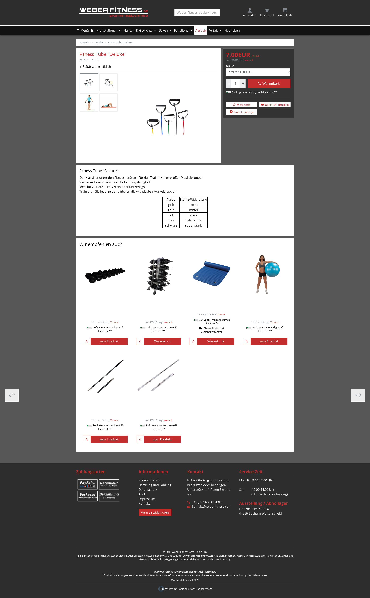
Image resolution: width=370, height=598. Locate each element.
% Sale (214, 30)
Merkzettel (244, 104)
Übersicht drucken (277, 104)
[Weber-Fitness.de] (114, 12)
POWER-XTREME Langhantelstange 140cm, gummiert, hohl (105, 405)
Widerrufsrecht (150, 480)
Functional (181, 30)
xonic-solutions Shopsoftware (195, 588)
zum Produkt (109, 341)
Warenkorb (271, 83)
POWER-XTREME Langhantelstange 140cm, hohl (158, 405)
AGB (142, 494)
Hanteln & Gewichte (138, 30)
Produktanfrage (244, 112)
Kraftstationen (107, 30)
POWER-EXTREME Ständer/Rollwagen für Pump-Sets (158, 304)
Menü (85, 30)
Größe (230, 66)
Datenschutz (148, 489)
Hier (152, 575)
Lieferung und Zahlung (155, 485)
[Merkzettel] (87, 341)
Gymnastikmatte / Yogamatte (211, 301)
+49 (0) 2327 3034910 (207, 502)
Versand (249, 60)
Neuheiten (232, 30)
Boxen (163, 30)
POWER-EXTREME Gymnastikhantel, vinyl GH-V (105, 301)
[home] (93, 30)
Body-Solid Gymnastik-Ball (265, 299)
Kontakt (144, 503)
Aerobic (201, 30)
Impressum (147, 499)
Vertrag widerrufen (155, 512)
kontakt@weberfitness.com (211, 506)
